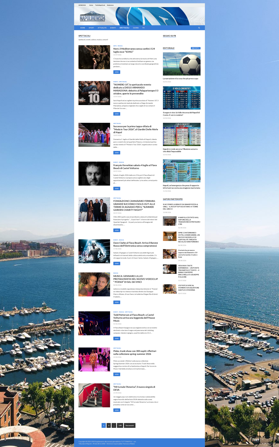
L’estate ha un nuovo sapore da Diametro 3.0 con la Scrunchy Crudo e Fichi (187, 253)
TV (143, 28)
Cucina (136, 28)
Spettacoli (124, 28)
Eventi (113, 28)
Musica (120, 46)
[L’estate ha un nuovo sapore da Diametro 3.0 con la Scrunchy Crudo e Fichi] (170, 250)
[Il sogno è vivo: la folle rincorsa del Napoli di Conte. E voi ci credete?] (182, 110)
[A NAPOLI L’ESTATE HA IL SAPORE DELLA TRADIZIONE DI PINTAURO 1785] (170, 218)
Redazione (110, 5)
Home (91, 5)
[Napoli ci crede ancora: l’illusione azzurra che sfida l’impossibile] (182, 146)
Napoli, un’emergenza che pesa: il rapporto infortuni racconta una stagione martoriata (181, 186)
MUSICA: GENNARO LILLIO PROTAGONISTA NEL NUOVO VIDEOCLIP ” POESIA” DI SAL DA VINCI (135, 279)
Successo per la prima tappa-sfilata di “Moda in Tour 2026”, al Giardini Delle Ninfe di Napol (135, 129)
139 (120, 425)
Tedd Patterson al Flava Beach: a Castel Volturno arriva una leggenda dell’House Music (134, 317)
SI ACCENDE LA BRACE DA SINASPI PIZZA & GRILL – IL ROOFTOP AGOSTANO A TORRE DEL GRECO (180, 206)
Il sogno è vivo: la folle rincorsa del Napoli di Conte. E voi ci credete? (181, 113)
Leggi (117, 72)
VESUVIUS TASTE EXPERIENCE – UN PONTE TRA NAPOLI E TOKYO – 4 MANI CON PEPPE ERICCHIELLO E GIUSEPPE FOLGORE (188, 271)
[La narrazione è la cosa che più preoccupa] (182, 76)
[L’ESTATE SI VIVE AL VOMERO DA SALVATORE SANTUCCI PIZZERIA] (170, 286)
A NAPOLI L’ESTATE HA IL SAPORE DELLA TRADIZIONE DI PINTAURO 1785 (189, 220)
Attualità (102, 28)
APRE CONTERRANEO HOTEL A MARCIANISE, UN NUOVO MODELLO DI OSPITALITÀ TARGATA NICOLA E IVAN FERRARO (189, 237)
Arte (115, 46)
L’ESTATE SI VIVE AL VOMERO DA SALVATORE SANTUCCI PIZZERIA (188, 287)
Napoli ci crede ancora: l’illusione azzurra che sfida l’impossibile (180, 150)
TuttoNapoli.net (100, 5)
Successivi (130, 425)
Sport (91, 28)
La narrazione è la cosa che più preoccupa (180, 78)
